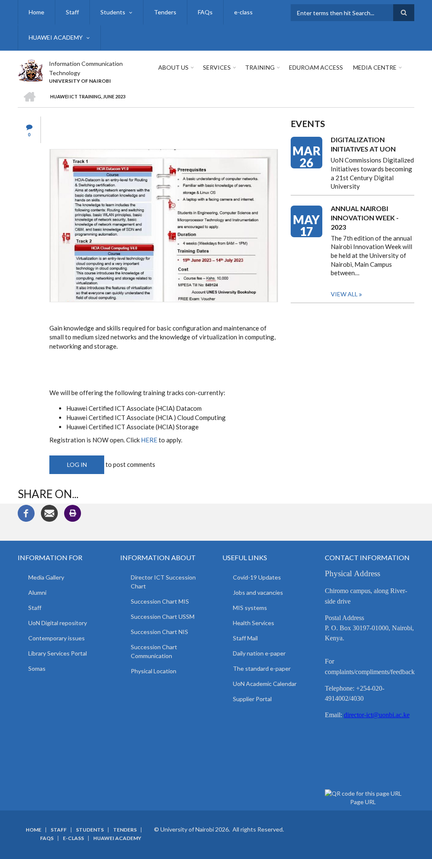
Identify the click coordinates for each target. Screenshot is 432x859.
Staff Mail (245, 638)
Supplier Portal (252, 698)
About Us (173, 67)
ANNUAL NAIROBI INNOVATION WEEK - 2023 (365, 217)
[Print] (72, 512)
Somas (37, 668)
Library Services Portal (57, 653)
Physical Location (153, 671)
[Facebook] (26, 512)
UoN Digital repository (57, 622)
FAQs (205, 12)
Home (36, 12)
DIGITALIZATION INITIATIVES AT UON (363, 144)
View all (344, 294)
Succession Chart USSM (162, 616)
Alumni (37, 592)
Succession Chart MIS (160, 601)
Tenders (165, 12)
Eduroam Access (316, 67)
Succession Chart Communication (154, 651)
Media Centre (375, 67)
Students (112, 12)
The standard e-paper (262, 668)
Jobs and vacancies (258, 592)
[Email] (49, 512)
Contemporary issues (56, 638)
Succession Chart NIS (159, 631)
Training (260, 67)
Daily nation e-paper (259, 653)
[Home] (30, 69)
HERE (150, 440)
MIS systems (250, 607)
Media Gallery (46, 577)
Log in (77, 464)
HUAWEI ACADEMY (56, 37)
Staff (72, 12)
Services (217, 67)
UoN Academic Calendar (265, 683)
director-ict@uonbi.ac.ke (377, 714)
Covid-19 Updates (257, 577)
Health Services (253, 622)
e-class (243, 12)
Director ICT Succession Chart (163, 582)
